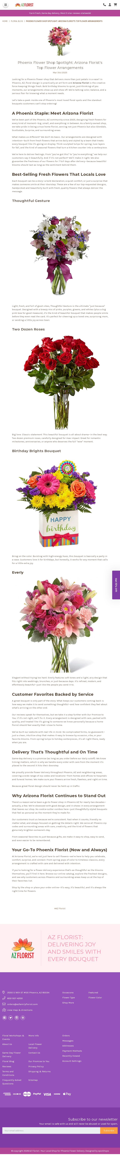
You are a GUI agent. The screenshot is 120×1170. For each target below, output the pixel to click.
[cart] (115, 5)
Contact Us (34, 1052)
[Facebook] (4, 1018)
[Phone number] (105, 5)
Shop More (68, 1002)
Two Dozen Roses (28, 329)
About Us (7, 1044)
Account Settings (71, 1061)
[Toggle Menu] (5, 4)
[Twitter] (10, 1018)
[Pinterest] (23, 1018)
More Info (33, 1035)
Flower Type (68, 997)
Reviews (6, 1066)
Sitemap (33, 1080)
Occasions (68, 992)
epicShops (103, 1151)
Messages (67, 1040)
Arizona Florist (81, 82)
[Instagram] (17, 1018)
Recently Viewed (71, 1055)
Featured (93, 992)
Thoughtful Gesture (31, 201)
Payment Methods (72, 1050)
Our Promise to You (38, 1061)
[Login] (111, 5)
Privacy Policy (36, 1066)
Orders (66, 1035)
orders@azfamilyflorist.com (22, 1004)
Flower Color (95, 997)
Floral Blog (8, 1061)
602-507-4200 (15, 998)
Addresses (68, 1045)
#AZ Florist (59, 908)
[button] (116, 585)
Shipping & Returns (39, 1071)
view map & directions (19, 1010)
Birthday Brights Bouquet (36, 451)
